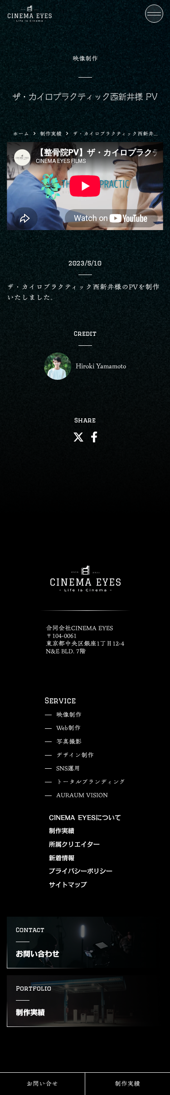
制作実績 (51, 133)
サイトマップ (68, 885)
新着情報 (61, 858)
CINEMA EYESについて (85, 818)
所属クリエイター (74, 844)
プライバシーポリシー (80, 871)
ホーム (21, 133)
